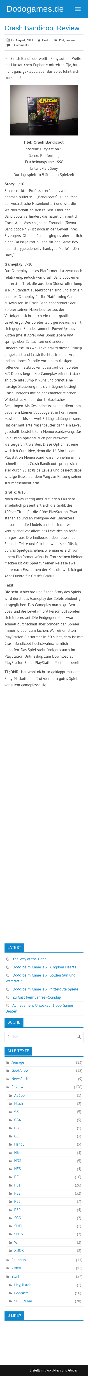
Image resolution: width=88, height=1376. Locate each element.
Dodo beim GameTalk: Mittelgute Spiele (45, 989)
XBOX (19, 1250)
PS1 (61, 40)
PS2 (17, 1193)
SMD (18, 1225)
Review (70, 40)
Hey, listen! (23, 1284)
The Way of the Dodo (29, 958)
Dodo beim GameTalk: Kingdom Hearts (44, 967)
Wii (17, 1242)
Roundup (19, 1259)
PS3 (17, 1201)
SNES (18, 1234)
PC (16, 1176)
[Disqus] (44, 767)
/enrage (18, 1062)
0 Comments (20, 45)
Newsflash (20, 1078)
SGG (17, 1217)
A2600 (19, 1095)
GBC (17, 1128)
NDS (17, 1160)
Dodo (46, 40)
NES (17, 1168)
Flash (18, 1103)
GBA (17, 1119)
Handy (19, 1144)
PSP (17, 1209)
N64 (17, 1152)
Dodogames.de (35, 9)
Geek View (20, 1070)
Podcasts (21, 1292)
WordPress (53, 1370)
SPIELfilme (23, 1301)
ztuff (15, 1276)
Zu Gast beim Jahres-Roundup (37, 997)
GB (16, 1111)
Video (16, 1267)
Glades (73, 1370)
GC (16, 1136)
